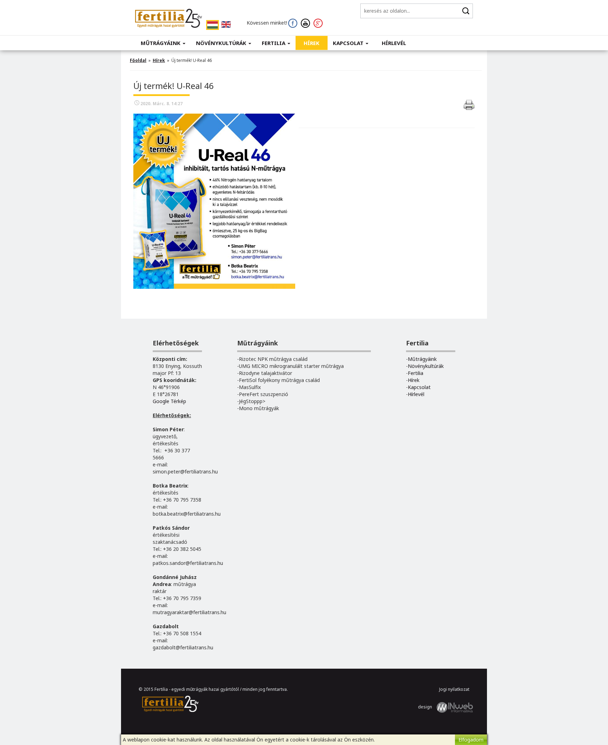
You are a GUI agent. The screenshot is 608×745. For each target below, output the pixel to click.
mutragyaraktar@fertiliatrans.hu (189, 612)
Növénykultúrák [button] (222, 42)
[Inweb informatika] (455, 707)
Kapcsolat (419, 387)
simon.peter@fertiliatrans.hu (185, 471)
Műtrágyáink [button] (161, 42)
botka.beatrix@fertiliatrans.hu (187, 513)
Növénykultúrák (426, 366)
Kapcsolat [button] (349, 42)
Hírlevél (394, 42)
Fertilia (415, 373)
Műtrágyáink (422, 359)
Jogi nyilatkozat (454, 689)
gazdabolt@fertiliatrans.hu (183, 647)
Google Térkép (169, 401)
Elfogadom (470, 739)
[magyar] (212, 25)
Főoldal (138, 60)
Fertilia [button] (274, 42)
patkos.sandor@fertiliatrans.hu (188, 563)
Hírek (311, 42)
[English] (226, 24)
